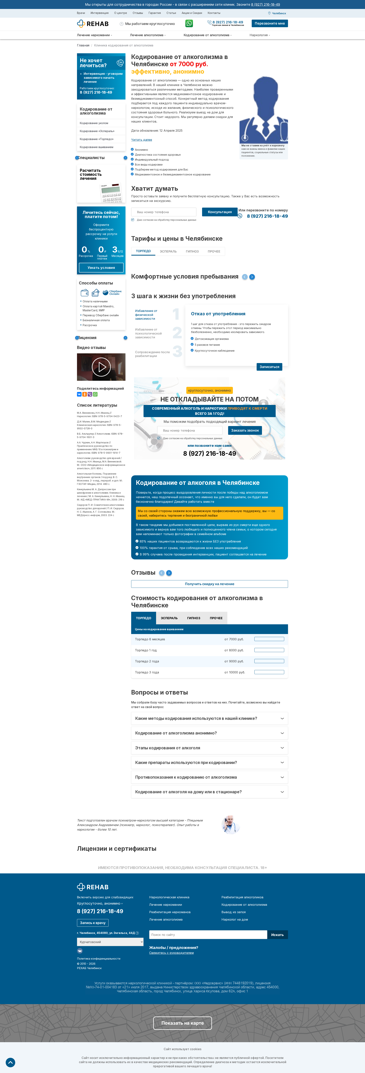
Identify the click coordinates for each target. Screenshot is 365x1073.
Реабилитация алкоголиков (242, 897)
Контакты (214, 12)
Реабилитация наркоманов (170, 912)
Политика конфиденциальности (98, 958)
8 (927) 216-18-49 (265, 4)
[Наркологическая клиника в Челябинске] (98, 24)
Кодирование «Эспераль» (97, 131)
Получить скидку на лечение (209, 584)
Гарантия (155, 12)
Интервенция (100, 12)
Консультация (220, 212)
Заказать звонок (245, 430)
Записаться (269, 367)
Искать (277, 935)
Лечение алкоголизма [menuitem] (146, 35)
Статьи (171, 12)
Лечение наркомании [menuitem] (93, 35)
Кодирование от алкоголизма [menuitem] (206, 35)
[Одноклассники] (84, 394)
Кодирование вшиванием (96, 147)
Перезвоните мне (270, 23)
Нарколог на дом (234, 919)
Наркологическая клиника (169, 897)
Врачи (81, 12)
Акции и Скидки (192, 12)
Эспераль (168, 251)
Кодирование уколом (94, 123)
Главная (83, 45)
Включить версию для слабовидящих (105, 897)
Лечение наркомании (165, 905)
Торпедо (143, 251)
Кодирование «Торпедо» (96, 139)
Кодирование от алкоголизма (96, 111)
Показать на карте (182, 1023)
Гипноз (192, 251)
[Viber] (90, 394)
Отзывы (138, 12)
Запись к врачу (93, 923)
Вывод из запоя (233, 912)
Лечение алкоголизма (165, 919)
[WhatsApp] (95, 394)
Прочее (214, 251)
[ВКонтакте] (79, 394)
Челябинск (279, 13)
